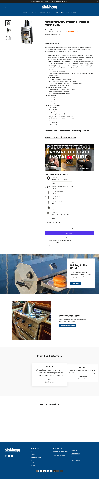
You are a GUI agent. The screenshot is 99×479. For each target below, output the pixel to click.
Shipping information (53, 223)
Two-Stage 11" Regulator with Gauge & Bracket (62, 186)
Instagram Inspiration (68, 326)
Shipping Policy (75, 453)
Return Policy (74, 450)
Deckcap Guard (55, 207)
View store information (54, 245)
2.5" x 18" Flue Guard (57, 202)
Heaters (33, 13)
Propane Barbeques (46, 13)
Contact (73, 13)
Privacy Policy (75, 457)
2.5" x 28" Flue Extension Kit (58, 191)
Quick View (48, 179)
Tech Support (65, 13)
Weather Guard (55, 212)
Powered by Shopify (50, 474)
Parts (57, 13)
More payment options (69, 237)
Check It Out (75, 283)
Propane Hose (55, 177)
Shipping (47, 34)
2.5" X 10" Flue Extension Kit (58, 196)
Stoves (25, 13)
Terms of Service (75, 460)
